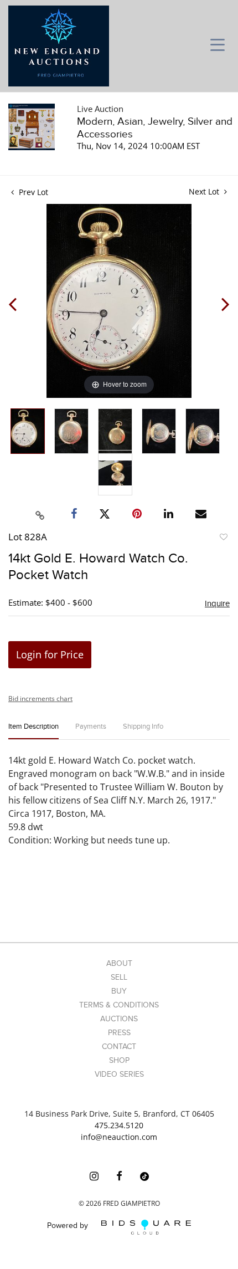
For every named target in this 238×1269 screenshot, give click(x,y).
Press (119, 1032)
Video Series (119, 1074)
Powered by (68, 1226)
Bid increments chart (40, 698)
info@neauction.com (119, 1137)
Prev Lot (32, 192)
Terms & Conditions (119, 1005)
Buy (119, 991)
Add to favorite (223, 539)
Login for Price (50, 654)
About (119, 963)
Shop (119, 1060)
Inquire (217, 603)
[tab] (33, 731)
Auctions (119, 1019)
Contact (119, 1046)
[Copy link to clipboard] (40, 513)
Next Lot (205, 191)
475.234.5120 (119, 1125)
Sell (119, 977)
